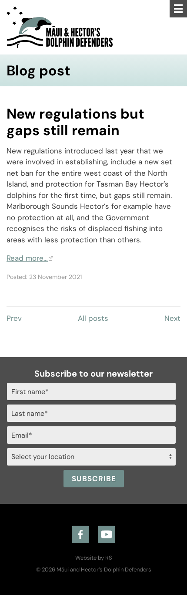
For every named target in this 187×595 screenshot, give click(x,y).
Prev (14, 318)
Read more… (27, 258)
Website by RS (93, 557)
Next (172, 318)
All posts (93, 318)
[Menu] (178, 8)
